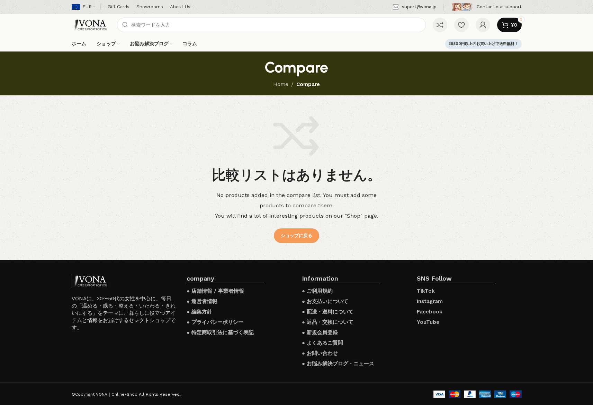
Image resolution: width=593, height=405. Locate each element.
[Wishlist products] (461, 25)
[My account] (483, 25)
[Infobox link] (415, 7)
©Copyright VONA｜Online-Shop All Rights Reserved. (126, 394)
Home (280, 84)
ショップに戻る (296, 235)
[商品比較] (440, 25)
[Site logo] (91, 24)
